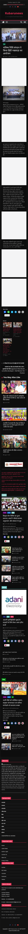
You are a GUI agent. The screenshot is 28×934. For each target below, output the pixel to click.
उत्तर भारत (3, 823)
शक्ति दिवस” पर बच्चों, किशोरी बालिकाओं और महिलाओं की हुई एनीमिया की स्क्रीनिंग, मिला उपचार (18, 569)
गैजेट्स (4, 616)
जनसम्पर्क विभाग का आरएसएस (8, 836)
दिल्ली (3, 817)
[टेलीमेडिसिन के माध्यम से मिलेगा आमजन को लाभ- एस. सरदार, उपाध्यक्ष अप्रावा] (6, 560)
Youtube (4, 873)
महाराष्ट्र (12, 616)
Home (3, 845)
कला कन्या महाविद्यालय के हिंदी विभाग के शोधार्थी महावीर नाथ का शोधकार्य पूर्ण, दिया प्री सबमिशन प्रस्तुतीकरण (18, 737)
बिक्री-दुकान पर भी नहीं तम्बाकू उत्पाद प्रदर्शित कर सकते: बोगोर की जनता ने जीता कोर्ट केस (13, 659)
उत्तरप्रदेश (3, 808)
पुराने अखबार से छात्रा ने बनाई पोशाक (10, 652)
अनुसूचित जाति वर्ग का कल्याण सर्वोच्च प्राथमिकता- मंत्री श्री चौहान (14, 486)
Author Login (5, 851)
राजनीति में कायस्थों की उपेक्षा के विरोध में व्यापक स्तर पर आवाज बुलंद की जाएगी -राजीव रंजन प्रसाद (14, 425)
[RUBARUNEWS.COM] (6, 764)
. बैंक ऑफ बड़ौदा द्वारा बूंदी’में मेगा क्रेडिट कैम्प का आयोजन (14, 666)
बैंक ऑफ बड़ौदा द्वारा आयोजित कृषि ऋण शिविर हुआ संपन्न (6, 329)
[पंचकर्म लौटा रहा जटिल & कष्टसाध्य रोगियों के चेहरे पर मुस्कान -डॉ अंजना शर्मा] (6, 551)
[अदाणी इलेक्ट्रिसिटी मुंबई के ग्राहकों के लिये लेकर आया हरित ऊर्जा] (14, 602)
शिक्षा (12, 697)
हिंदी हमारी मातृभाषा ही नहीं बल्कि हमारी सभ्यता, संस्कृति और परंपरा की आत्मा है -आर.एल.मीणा (17, 330)
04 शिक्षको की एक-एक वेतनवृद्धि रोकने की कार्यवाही (13, 363)
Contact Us (4, 854)
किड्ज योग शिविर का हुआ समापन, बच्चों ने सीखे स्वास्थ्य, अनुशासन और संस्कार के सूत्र (12, 518)
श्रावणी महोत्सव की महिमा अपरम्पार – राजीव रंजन (13, 451)
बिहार (4, 44)
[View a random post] (24, 22)
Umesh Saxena (14, 627)
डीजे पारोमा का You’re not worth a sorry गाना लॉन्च (13, 672)
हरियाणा (3, 832)
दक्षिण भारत (4, 820)
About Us (4, 857)
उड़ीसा (3, 826)
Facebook (4, 876)
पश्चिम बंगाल (4, 811)
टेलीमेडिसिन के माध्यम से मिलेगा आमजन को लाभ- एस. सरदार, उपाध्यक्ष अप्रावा (18, 559)
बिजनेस (8, 616)
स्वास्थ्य (13, 512)
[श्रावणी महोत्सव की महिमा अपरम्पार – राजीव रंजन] (14, 436)
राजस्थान (9, 512)
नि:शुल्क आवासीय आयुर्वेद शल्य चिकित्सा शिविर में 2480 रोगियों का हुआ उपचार (18, 578)
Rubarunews (14, 13)
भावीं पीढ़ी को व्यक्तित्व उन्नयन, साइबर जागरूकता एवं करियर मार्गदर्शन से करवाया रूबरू (13, 702)
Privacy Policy (5, 860)
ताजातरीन (4, 512)
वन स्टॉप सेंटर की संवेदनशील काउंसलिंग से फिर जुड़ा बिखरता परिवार (14, 484)
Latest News (5, 848)
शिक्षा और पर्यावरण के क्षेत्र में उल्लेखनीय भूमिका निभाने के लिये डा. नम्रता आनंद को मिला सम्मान (14, 398)
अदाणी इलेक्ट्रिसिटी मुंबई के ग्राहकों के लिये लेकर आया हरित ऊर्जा (13, 622)
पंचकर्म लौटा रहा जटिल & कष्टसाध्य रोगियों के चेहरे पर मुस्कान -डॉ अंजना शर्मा (17, 550)
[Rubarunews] (3, 22)
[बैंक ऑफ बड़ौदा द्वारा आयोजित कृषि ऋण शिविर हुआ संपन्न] (7, 324)
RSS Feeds (4, 870)
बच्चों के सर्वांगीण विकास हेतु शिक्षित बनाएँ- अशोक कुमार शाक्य (18, 745)
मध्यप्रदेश (3, 802)
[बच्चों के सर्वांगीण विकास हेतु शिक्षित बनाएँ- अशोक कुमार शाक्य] (6, 746)
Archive (3, 867)
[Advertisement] (14, 72)
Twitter (3, 879)
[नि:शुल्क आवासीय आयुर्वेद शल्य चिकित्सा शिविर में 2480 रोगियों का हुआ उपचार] (6, 580)
